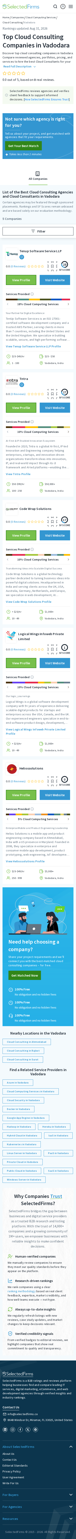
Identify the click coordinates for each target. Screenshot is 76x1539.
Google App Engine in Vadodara (26, 1117)
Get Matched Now (24, 975)
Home (6, 17)
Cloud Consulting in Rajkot (23, 1050)
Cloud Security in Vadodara (23, 1100)
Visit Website (55, 280)
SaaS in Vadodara (58, 1170)
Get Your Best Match (23, 146)
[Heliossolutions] (12, 769)
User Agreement (13, 1477)
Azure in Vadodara (18, 1082)
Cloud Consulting (12, 22)
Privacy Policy (12, 1471)
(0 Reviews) (18, 266)
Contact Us (10, 1460)
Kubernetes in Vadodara (21, 1144)
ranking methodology (22, 1291)
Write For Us (11, 1483)
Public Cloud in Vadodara (22, 1170)
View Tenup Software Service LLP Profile (33, 346)
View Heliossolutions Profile (25, 861)
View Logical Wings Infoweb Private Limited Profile (36, 731)
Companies (17, 17)
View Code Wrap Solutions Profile (28, 602)
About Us (8, 1454)
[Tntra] (12, 381)
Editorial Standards (15, 1465)
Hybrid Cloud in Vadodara (22, 1135)
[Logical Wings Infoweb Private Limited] (11, 637)
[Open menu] (69, 6)
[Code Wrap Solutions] (12, 509)
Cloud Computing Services (41, 17)
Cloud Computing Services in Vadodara (30, 1091)
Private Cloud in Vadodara (22, 1161)
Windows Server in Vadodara (24, 1179)
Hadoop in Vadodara (19, 1126)
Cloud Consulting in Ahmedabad (26, 1041)
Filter (41, 231)
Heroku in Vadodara (54, 1126)
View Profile (21, 280)
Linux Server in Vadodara (22, 1153)
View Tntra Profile (18, 474)
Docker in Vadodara (18, 1109)
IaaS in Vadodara (58, 1135)
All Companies (38, 179)
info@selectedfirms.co (23, 1414)
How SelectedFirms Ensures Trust (47, 99)
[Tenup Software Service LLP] (12, 254)
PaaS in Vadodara (58, 1153)
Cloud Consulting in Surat (23, 1059)
